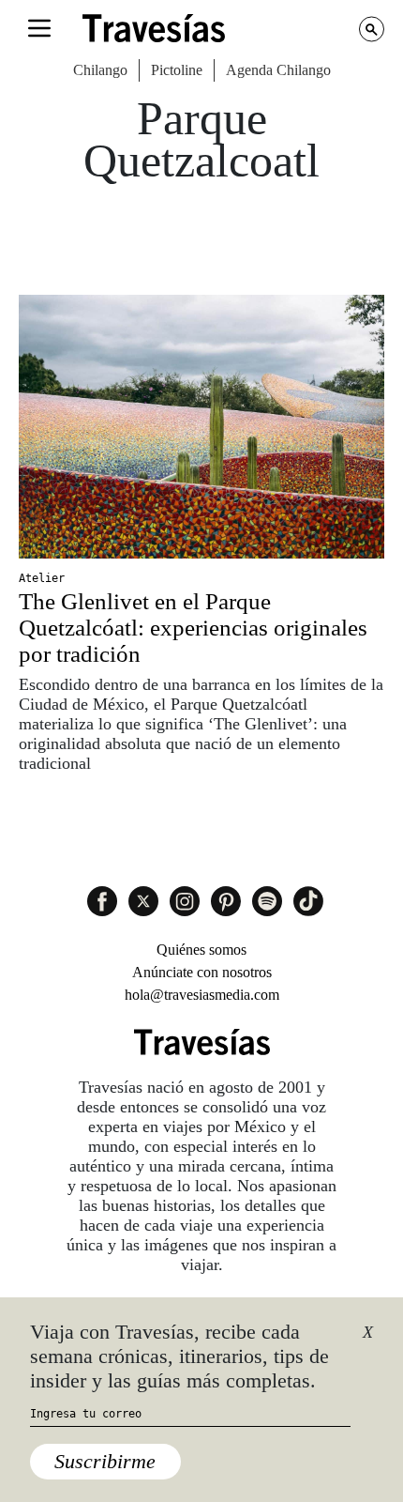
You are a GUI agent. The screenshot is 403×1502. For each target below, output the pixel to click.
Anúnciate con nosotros (202, 972)
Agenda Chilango (278, 70)
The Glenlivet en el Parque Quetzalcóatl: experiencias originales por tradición (193, 628)
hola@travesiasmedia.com (202, 995)
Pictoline (176, 70)
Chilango (100, 70)
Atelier (42, 578)
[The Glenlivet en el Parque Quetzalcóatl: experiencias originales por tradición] (201, 427)
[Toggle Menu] (39, 28)
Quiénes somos (201, 950)
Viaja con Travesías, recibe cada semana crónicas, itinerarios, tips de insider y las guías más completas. (179, 1356)
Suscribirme (105, 1461)
